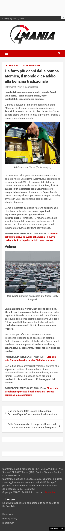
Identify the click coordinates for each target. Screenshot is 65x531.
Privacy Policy (9, 518)
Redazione (7, 514)
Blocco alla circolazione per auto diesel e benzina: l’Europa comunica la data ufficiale (31, 391)
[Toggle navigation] (6, 53)
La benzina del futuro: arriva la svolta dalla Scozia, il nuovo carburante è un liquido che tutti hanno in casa (31, 237)
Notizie (20, 65)
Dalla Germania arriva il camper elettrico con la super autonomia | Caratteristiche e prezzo (32, 426)
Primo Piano (33, 65)
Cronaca (10, 65)
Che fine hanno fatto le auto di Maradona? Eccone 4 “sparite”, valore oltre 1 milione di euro (33, 413)
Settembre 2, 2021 (14, 87)
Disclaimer (8, 522)
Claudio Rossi (31, 87)
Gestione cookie (56, 529)
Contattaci (50, 492)
